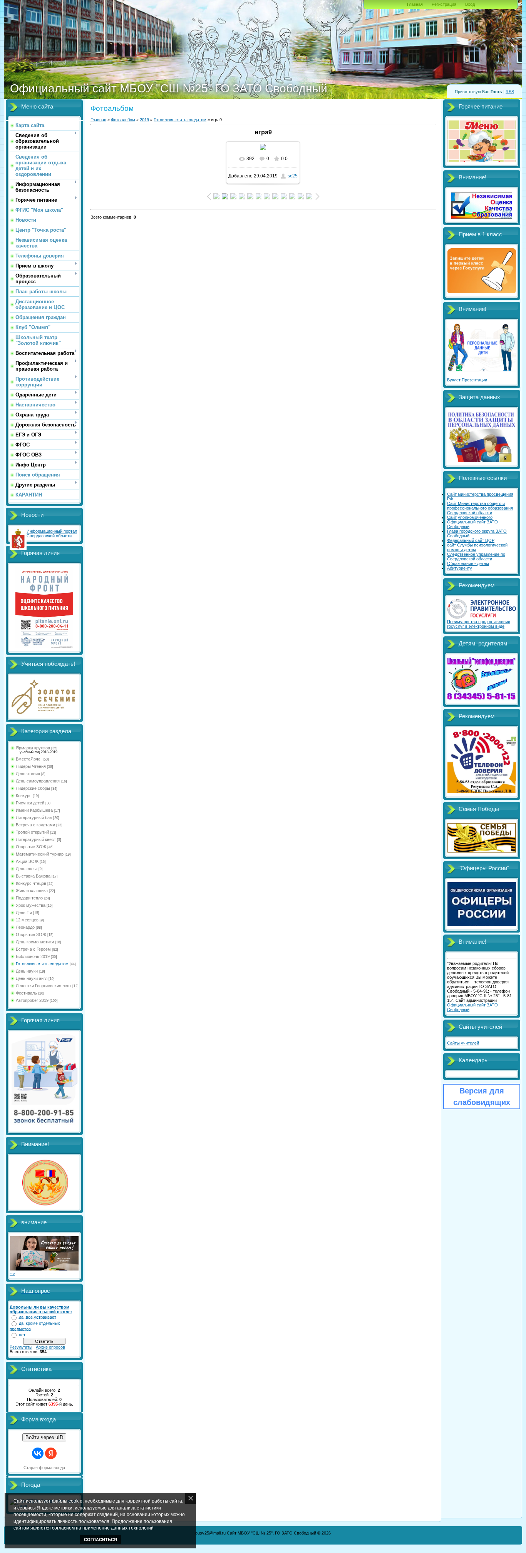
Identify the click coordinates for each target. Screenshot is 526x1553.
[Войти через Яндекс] (51, 1453)
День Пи (24, 912)
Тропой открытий (32, 832)
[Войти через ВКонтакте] (38, 1453)
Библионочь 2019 (33, 956)
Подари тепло (29, 898)
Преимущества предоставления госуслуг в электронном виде (478, 624)
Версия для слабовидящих (481, 1097)
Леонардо (25, 927)
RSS (510, 91)
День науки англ (31, 978)
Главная (415, 4)
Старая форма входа (44, 1467)
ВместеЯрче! (29, 759)
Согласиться (100, 1539)
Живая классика (32, 890)
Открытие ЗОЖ (31, 846)
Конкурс (24, 795)
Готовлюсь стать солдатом (42, 963)
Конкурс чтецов (31, 883)
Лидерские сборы (33, 788)
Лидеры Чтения (31, 766)
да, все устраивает (37, 1317)
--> (12, 1273)
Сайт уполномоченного (469, 517)
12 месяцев (27, 920)
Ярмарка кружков (33, 748)
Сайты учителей (463, 1043)
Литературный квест (36, 839)
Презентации (474, 380)
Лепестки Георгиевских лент (43, 985)
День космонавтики (35, 941)
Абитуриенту (459, 568)
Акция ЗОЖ (27, 861)
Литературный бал (34, 817)
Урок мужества (30, 905)
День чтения (28, 773)
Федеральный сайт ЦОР (470, 540)
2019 (144, 119)
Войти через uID (44, 1437)
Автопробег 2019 (32, 1000)
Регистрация (444, 4)
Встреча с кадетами (35, 824)
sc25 (293, 176)
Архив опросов (50, 1347)
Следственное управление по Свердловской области (476, 556)
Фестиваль (26, 993)
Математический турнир (40, 854)
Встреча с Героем (33, 949)
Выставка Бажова (33, 876)
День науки (27, 971)
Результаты (21, 1347)
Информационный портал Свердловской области (52, 533)
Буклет (454, 380)
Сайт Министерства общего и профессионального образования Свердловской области (480, 508)
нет (22, 1334)
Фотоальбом (123, 119)
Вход (470, 4)
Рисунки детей (30, 803)
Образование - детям (468, 563)
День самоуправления (38, 781)
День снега (26, 868)
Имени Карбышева (34, 810)
